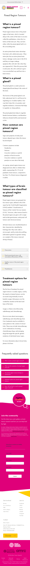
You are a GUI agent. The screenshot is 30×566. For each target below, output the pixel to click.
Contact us (3, 559)
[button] (21, 7)
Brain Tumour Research (17, 555)
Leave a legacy (6, 509)
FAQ (4, 507)
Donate (4, 503)
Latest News (6, 511)
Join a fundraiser (7, 505)
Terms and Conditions (11, 559)
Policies (18, 559)
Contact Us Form (14, 436)
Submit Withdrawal (25, 559)
